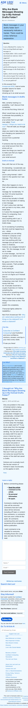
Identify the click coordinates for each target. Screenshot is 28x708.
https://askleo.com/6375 (19, 349)
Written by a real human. (14, 581)
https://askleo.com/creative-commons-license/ (14, 705)
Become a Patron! (11, 652)
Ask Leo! (13, 374)
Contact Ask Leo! (11, 668)
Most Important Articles (13, 640)
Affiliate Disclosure (11, 677)
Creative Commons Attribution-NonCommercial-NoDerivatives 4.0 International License (11, 699)
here (23, 623)
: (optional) (9, 608)
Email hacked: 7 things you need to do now (13, 124)
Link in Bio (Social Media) (13, 647)
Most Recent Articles (12, 643)
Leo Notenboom (9, 365)
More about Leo (7, 382)
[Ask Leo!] (8, 3)
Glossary (8, 645)
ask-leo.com (22, 347)
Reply (5, 472)
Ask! (7, 636)
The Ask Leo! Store (11, 659)
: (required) (12, 613)
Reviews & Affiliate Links (14, 691)
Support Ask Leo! (14, 633)
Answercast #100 (8, 86)
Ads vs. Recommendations (14, 671)
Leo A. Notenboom (9, 20)
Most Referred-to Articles (13, 638)
